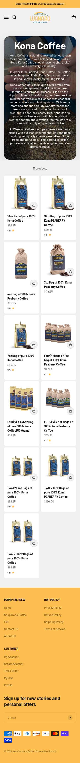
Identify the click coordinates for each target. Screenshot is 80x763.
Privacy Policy (52, 607)
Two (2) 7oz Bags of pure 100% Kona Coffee (19, 492)
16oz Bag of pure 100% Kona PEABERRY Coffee (58, 220)
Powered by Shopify (46, 751)
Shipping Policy (53, 622)
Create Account (14, 663)
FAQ (6, 622)
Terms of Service (54, 628)
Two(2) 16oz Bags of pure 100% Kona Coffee (20, 558)
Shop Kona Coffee (15, 615)
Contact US (11, 628)
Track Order (11, 670)
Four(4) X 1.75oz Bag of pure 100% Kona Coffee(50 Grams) (20, 426)
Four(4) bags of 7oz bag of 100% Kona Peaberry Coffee (56, 360)
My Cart (8, 678)
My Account (11, 656)
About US (10, 636)
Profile (8, 685)
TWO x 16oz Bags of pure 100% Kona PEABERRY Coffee (56, 492)
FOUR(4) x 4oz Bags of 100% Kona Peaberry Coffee (58, 426)
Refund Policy (52, 615)
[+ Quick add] (34, 205)
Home (7, 607)
